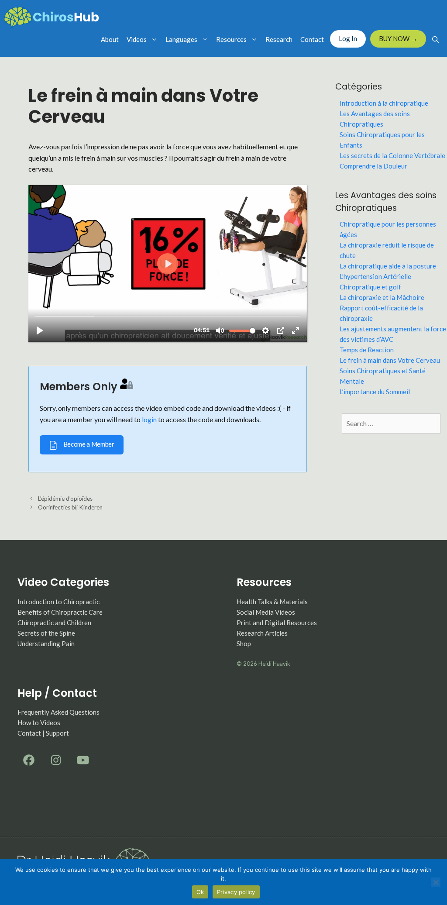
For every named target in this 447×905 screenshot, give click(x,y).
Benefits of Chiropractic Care (60, 612)
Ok (200, 891)
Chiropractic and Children (54, 622)
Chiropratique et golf (370, 287)
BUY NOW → (398, 38)
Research (278, 39)
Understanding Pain (46, 643)
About (110, 39)
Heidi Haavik (274, 663)
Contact (312, 39)
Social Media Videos (266, 612)
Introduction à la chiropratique (384, 103)
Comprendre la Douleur (373, 166)
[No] (435, 882)
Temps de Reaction (367, 350)
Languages (181, 39)
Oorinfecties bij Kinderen (70, 507)
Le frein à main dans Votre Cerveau (390, 360)
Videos (137, 39)
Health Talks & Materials (272, 602)
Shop (244, 643)
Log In (348, 38)
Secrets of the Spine (46, 633)
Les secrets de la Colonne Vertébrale (392, 155)
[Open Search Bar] (435, 39)
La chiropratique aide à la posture (388, 266)
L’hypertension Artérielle (375, 276)
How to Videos (38, 722)
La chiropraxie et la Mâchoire (382, 297)
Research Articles (262, 633)
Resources (231, 39)
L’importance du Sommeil (375, 392)
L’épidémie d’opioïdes (65, 498)
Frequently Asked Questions (58, 712)
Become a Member (88, 444)
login (149, 419)
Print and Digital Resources (277, 622)
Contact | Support (43, 733)
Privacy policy (236, 891)
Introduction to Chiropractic (58, 602)
